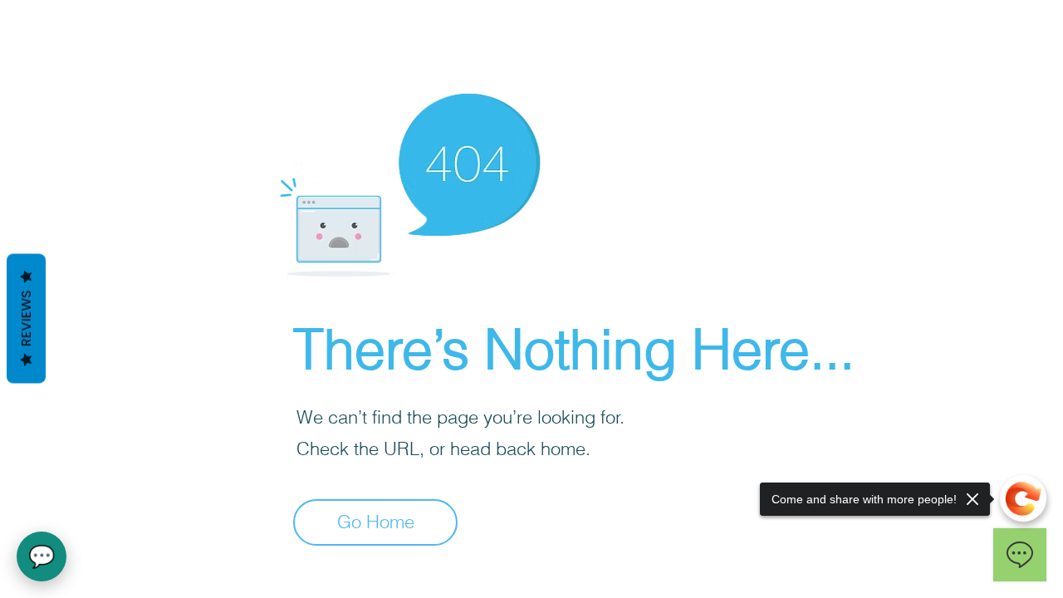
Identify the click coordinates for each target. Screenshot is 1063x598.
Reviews (26, 319)
